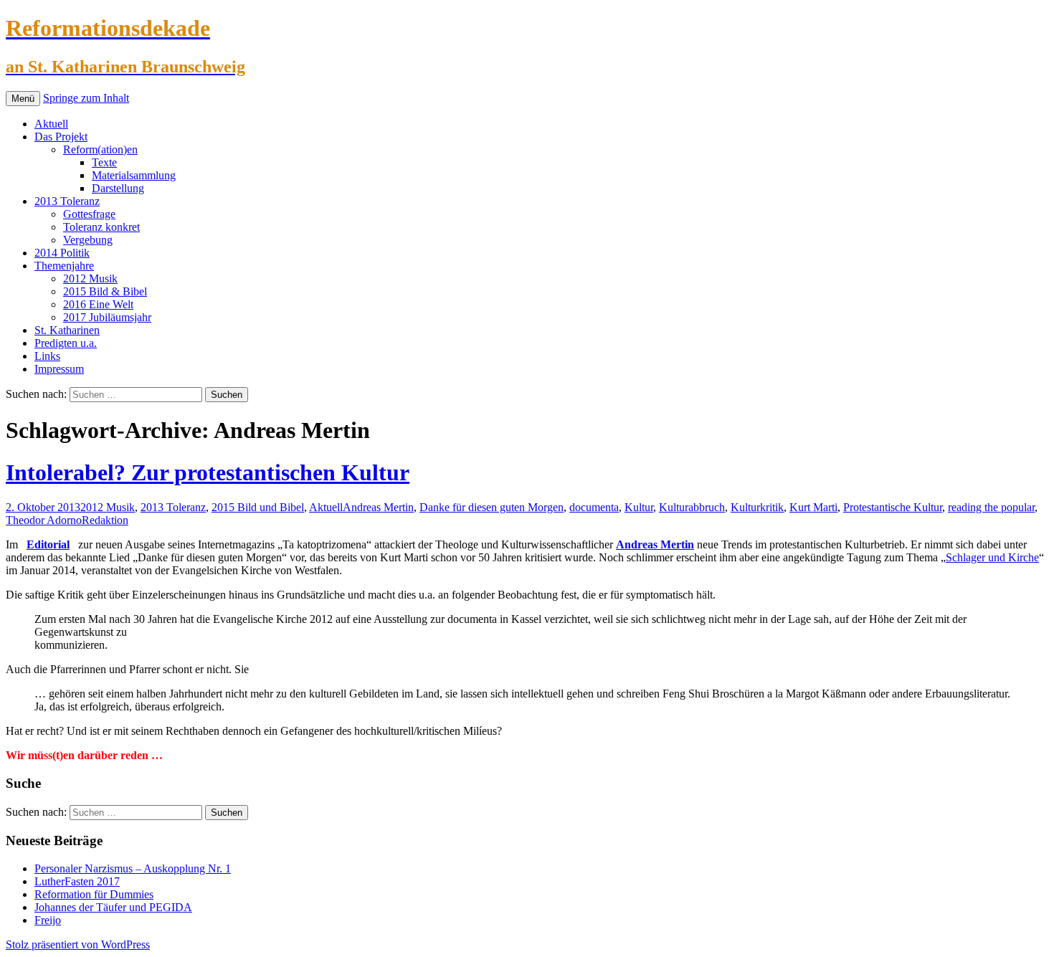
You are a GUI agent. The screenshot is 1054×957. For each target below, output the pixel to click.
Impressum (59, 369)
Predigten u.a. (65, 343)
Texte (104, 162)
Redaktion (105, 520)
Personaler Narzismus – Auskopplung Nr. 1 (132, 868)
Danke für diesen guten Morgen (491, 507)
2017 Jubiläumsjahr (107, 317)
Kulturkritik (757, 507)
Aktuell (51, 124)
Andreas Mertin (378, 507)
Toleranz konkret (101, 227)
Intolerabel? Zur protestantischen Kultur (207, 472)
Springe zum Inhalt (86, 98)
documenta (594, 507)
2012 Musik (90, 278)
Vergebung (88, 240)
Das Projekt (60, 136)
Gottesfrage (89, 214)
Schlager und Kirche (992, 557)
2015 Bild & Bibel (105, 291)
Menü (22, 98)
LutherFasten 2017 (77, 881)
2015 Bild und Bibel (258, 507)
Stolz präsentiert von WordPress (78, 944)
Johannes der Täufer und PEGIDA (113, 907)
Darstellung (118, 188)
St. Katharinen (67, 330)
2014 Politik (62, 253)
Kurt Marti (813, 507)
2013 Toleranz (67, 201)
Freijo (47, 920)
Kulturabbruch (692, 507)
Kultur (639, 507)
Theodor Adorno (44, 520)
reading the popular (991, 507)
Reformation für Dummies (93, 894)
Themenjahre (64, 266)
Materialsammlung (134, 175)
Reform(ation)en (100, 149)
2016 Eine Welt (98, 304)
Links (47, 356)
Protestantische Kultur (892, 507)
